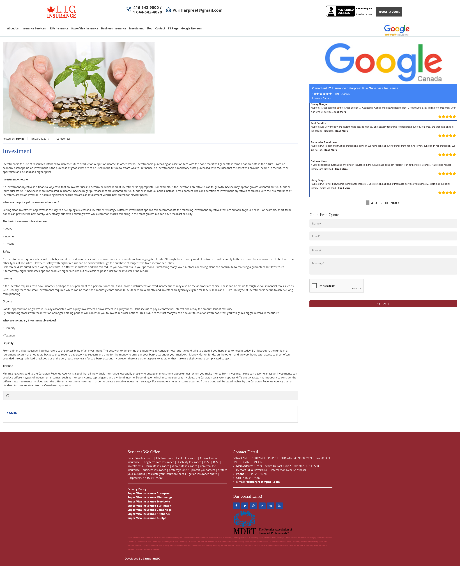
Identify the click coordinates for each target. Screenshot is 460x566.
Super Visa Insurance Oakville (248, 545)
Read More (340, 111)
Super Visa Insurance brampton (140, 537)
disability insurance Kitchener (305, 541)
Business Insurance (113, 28)
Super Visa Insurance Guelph (147, 518)
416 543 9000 (154, 478)
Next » (395, 203)
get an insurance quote (203, 474)
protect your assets (203, 470)
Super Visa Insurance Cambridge (150, 510)
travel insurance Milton (201, 545)
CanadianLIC (151, 558)
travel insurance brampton (220, 537)
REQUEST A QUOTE (389, 11)
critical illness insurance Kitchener (229, 541)
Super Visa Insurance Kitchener (149, 514)
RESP (216, 462)
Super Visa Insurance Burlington (149, 505)
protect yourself (178, 470)
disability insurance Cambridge (174, 541)
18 (386, 203)
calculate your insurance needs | (168, 474)
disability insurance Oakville (147, 549)
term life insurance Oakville (300, 545)
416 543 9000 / (147, 7)
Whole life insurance (184, 466)
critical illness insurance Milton (155, 545)
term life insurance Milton (180, 545)
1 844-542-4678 (147, 12)
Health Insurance (186, 458)
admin (20, 138)
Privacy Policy (137, 489)
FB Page (173, 28)
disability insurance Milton (223, 545)
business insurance (154, 470)
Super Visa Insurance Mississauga (150, 497)
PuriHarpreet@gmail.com (197, 10)
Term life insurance (157, 466)
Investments (135, 466)
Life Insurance (59, 28)
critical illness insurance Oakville (274, 545)
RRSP (207, 462)
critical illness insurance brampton (168, 537)
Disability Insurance (189, 462)
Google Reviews (191, 28)
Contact (160, 28)
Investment (136, 28)
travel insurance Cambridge (149, 541)
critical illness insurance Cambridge (300, 537)
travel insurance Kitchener (280, 541)
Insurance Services (34, 28)
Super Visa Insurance (84, 28)
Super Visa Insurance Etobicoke (149, 501)
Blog (149, 28)
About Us (13, 28)
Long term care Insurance (158, 462)
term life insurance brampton (196, 537)
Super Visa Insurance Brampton (149, 493)
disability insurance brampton (245, 537)
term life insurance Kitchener (256, 541)
